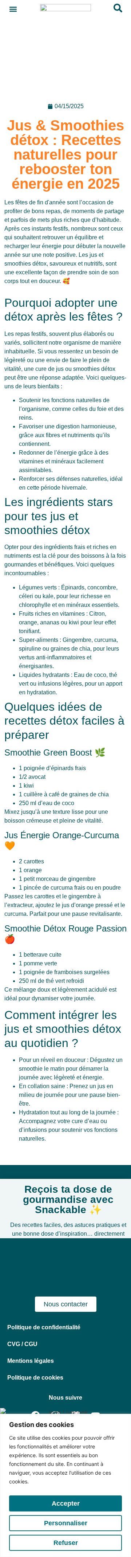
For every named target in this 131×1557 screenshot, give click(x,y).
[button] (13, 9)
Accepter (66, 1503)
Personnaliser (65, 1523)
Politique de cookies (35, 1377)
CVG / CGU (22, 1344)
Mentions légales (30, 1361)
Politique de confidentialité (43, 1327)
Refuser (65, 1542)
